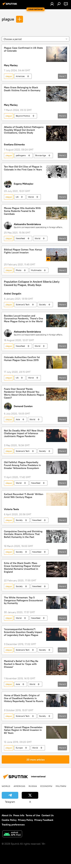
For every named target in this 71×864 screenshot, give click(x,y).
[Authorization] (52, 3)
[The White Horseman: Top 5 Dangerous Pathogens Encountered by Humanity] (56, 602)
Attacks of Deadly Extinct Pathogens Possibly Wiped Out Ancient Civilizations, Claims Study (24, 130)
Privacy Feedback (43, 819)
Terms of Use (33, 815)
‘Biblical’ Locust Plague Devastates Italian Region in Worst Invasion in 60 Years (23, 730)
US (17, 197)
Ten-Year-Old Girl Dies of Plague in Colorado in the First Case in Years (23, 168)
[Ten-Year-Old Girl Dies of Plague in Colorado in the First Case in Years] (56, 171)
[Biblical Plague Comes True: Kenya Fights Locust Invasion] (56, 254)
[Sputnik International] (10, 5)
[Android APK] (12, 834)
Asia (18, 419)
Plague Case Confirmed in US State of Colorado (23, 49)
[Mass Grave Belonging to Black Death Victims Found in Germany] (56, 93)
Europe (19, 747)
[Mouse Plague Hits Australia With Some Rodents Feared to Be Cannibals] (56, 213)
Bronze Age (40, 155)
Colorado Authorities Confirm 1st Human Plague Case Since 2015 (22, 359)
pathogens (21, 155)
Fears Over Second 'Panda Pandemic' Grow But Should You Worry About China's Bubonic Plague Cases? (24, 393)
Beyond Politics (23, 115)
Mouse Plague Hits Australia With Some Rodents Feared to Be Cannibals (22, 211)
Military (61, 786)
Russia (33, 786)
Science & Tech (22, 304)
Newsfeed (20, 238)
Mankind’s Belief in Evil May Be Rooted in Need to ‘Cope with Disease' (21, 664)
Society (42, 304)
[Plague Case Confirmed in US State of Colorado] (56, 54)
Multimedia (36, 270)
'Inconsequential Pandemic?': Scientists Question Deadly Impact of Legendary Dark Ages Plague (23, 632)
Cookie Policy (9, 819)
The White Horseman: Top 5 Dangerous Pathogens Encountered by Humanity (23, 600)
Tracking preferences (13, 824)
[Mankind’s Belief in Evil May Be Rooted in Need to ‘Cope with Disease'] (56, 667)
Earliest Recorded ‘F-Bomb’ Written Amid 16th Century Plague (23, 496)
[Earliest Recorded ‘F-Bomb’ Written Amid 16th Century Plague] (56, 499)
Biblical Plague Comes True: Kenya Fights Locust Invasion (23, 251)
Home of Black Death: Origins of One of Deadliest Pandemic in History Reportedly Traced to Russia (23, 698)
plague (8, 19)
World (31, 197)
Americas (20, 76)
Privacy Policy (25, 819)
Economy (46, 786)
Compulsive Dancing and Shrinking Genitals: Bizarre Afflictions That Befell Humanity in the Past (23, 534)
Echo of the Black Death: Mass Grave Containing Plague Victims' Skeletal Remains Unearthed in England (22, 567)
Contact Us (48, 815)
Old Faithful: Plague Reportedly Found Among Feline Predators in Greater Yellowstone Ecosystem (22, 465)
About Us (7, 815)
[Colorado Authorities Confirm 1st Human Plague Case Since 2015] (56, 362)
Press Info (18, 815)
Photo (18, 270)
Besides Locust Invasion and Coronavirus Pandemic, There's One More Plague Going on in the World (23, 318)
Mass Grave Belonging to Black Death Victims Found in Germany (22, 89)
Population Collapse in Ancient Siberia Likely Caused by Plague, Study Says (31, 283)
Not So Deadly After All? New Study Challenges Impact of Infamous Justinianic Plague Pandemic (24, 433)
